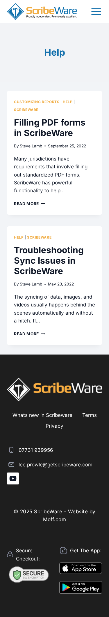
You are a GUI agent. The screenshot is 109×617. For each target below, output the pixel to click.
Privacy (54, 426)
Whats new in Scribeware (42, 415)
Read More (29, 203)
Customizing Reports (36, 102)
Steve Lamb (31, 146)
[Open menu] (96, 11)
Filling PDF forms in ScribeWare (49, 127)
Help (67, 102)
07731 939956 (36, 450)
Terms (89, 415)
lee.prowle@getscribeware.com (55, 465)
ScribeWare (26, 109)
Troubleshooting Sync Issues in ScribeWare (49, 260)
